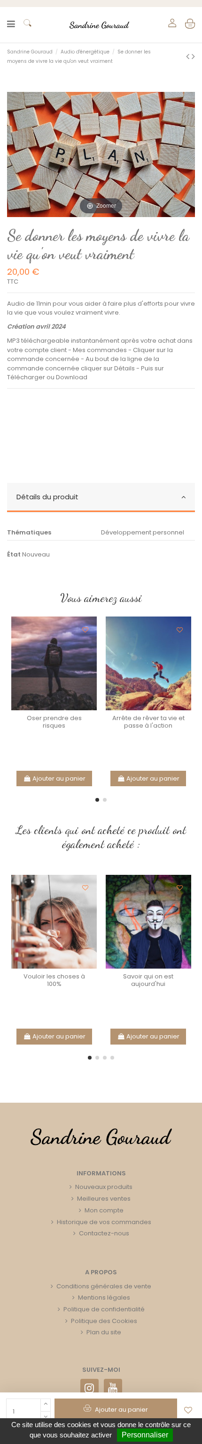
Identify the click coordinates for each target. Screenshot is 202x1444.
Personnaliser (145, 1435)
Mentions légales (104, 1297)
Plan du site (103, 1332)
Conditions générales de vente (103, 1286)
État (14, 554)
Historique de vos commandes (104, 1222)
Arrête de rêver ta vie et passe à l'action (148, 722)
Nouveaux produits (103, 1186)
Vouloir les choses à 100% (54, 980)
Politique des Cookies (104, 1320)
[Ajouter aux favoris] (188, 1410)
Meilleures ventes (104, 1198)
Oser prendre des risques (54, 722)
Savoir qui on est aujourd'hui (148, 980)
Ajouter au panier (58, 778)
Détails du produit (47, 497)
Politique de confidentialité (104, 1309)
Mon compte (104, 1210)
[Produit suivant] (193, 56)
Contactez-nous (104, 1233)
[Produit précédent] (189, 56)
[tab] (101, 498)
